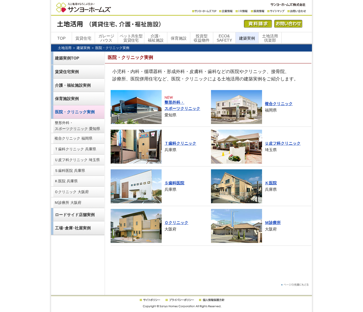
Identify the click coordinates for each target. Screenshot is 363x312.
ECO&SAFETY (224, 38)
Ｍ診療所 (273, 222)
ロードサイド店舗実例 (75, 214)
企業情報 (226, 11)
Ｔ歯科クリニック (180, 143)
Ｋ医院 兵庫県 (66, 181)
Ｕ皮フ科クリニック (283, 143)
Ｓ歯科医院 (174, 183)
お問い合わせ (297, 11)
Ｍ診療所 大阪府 (67, 202)
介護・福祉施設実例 (73, 85)
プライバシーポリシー (180, 300)
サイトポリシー (150, 300)
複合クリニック (279, 103)
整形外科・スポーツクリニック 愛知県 (77, 126)
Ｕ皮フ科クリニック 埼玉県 (77, 160)
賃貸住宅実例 (67, 71)
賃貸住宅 (83, 38)
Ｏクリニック (176, 222)
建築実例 (247, 38)
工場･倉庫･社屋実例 (73, 228)
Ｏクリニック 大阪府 (71, 192)
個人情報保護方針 (212, 300)
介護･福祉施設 (156, 38)
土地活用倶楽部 (270, 38)
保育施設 (179, 38)
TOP (61, 38)
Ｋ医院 (271, 183)
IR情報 (242, 11)
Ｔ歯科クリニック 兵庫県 (75, 149)
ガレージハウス (106, 38)
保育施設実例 (67, 98)
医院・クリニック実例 (75, 112)
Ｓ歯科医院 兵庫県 (69, 170)
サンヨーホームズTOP (204, 11)
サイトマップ (276, 11)
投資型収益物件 (202, 38)
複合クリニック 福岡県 (73, 138)
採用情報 (258, 11)
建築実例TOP (67, 58)
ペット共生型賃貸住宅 (131, 38)
